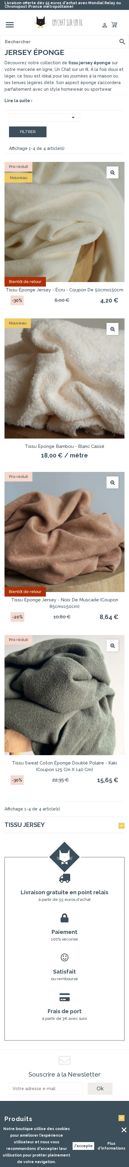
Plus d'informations (111, 1145)
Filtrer (28, 131)
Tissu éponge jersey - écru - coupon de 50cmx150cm (64, 290)
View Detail (112, 172)
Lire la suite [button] (17, 100)
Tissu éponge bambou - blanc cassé (64, 446)
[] (122, 41)
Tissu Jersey (24, 824)
